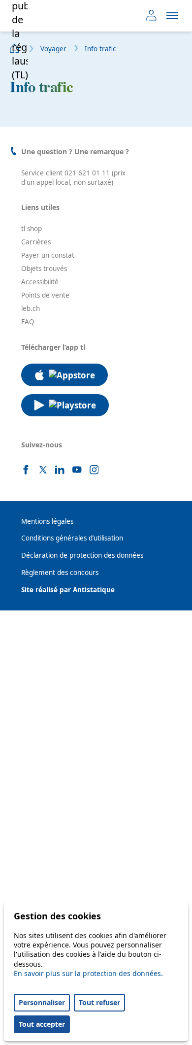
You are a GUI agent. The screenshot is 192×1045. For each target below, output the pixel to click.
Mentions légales (47, 521)
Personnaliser (42, 1002)
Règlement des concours (59, 572)
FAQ (27, 321)
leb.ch (30, 308)
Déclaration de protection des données (82, 555)
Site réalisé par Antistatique (68, 589)
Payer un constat (47, 255)
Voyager (53, 48)
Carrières (36, 241)
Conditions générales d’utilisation (72, 538)
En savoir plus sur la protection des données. (88, 973)
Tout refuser (99, 1002)
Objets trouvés (44, 268)
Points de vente (45, 295)
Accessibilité (40, 281)
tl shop (31, 228)
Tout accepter (42, 1024)
